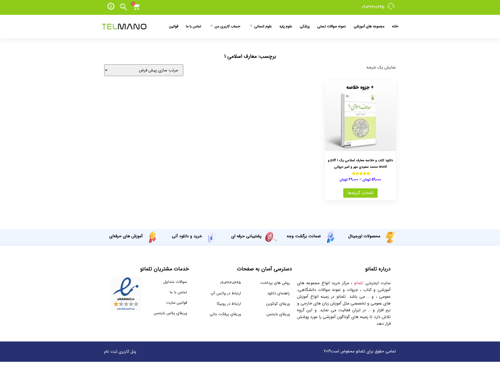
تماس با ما (193, 26)
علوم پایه (285, 26)
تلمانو (358, 283)
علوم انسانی (263, 26)
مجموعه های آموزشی (369, 26)
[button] (124, 7)
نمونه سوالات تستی (331, 26)
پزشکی (305, 26)
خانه (395, 26)
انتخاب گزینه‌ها (360, 193)
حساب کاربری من (227, 26)
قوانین (173, 26)
